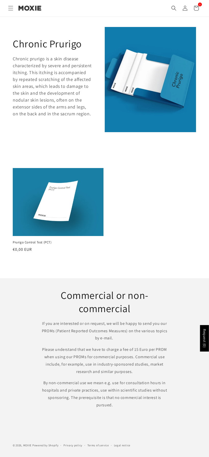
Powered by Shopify (45, 445)
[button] (10, 8)
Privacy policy (72, 445)
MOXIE (27, 445)
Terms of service (98, 445)
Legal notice (122, 445)
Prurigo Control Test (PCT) (32, 242)
